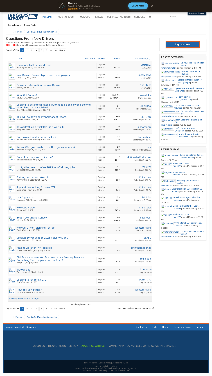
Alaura (19, 210)
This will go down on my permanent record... (42, 116)
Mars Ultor (21, 190)
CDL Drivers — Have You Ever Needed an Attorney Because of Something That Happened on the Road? (52, 259)
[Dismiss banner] (152, 5)
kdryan (20, 220)
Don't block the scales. (185, 128)
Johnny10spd (23, 180)
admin (19, 88)
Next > (62, 50)
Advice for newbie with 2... (190, 134)
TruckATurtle (22, 230)
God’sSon (21, 282)
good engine (179, 172)
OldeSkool (145, 105)
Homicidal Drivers (181, 163)
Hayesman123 (23, 200)
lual (149, 147)
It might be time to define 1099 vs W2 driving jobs (46, 167)
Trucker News (57, 346)
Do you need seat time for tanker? (36, 137)
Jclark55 (146, 64)
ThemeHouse (123, 370)
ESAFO (147, 237)
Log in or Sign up (197, 13)
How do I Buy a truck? (29, 289)
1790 (55, 50)
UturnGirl (177, 208)
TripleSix (146, 197)
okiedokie (145, 95)
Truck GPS (83, 16)
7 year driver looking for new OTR (36, 187)
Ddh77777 (145, 279)
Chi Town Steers (24, 292)
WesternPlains (143, 227)
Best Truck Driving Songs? (32, 217)
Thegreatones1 (23, 272)
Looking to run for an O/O (31, 279)
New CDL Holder (26, 207)
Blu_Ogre (146, 116)
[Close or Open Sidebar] (198, 32)
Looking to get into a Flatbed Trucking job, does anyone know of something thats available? (54, 106)
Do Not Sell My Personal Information (151, 346)
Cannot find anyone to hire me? (35, 157)
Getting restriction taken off (33, 177)
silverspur (145, 217)
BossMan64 (144, 75)
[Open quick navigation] (201, 32)
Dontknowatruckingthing (28, 250)
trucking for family (25, 67)
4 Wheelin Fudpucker (139, 157)
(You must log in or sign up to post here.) (135, 308)
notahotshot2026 (24, 139)
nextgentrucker (23, 129)
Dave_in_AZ (22, 98)
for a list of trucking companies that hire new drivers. (35, 45)
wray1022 (21, 263)
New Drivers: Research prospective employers (43, 75)
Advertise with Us (93, 346)
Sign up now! (182, 44)
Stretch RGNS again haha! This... (187, 197)
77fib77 (146, 167)
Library (74, 346)
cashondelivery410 (25, 150)
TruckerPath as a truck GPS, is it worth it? (40, 127)
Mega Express (23, 170)
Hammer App (116, 346)
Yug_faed (145, 85)
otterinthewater (23, 119)
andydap (177, 174)
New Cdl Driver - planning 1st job (35, 227)
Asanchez (178, 225)
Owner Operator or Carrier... (191, 155)
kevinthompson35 (141, 247)
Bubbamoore (144, 127)
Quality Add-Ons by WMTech (106, 368)
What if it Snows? (27, 95)
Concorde (145, 269)
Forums (47, 16)
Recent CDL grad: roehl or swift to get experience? (46, 147)
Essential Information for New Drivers (39, 85)
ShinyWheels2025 (24, 110)
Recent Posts (30, 25)
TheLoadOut (166, 185)
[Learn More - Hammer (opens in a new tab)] (106, 6)
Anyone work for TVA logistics (34, 247)
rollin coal (145, 258)
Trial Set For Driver (181, 214)
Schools (139, 16)
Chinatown (145, 177)
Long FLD (21, 78)
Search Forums (14, 25)
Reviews (98, 16)
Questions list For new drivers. (34, 65)
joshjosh (177, 200)
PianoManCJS (23, 240)
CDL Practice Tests (119, 16)
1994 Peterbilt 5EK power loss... (188, 223)
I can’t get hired (25, 197)
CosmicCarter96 (187, 157)
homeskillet (144, 137)
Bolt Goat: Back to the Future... (186, 206)
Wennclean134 (185, 137)
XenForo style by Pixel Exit (106, 366)
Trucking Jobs (64, 16)
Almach (175, 191)
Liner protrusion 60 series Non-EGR (187, 189)
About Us (39, 346)
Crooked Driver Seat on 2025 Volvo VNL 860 (42, 237)
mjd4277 (177, 166)
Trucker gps (23, 269)
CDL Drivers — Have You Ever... (187, 105)
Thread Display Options (80, 304)
